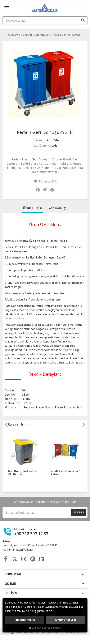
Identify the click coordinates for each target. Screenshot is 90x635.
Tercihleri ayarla (24, 620)
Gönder (78, 512)
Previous (6, 424)
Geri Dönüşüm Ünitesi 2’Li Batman (22, 473)
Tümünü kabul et (65, 620)
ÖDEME (10, 583)
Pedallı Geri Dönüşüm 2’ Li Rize (65, 473)
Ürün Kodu (38, 140)
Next (83, 424)
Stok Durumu (41, 145)
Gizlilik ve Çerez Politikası (46, 627)
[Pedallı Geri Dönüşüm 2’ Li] (45, 83)
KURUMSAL (13, 574)
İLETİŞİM (11, 593)
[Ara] (83, 20)
